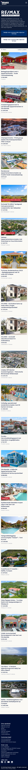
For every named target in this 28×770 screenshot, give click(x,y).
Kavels (2, 728)
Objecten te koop (5, 725)
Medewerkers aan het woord (8, 754)
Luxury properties (5, 734)
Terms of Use (4, 768)
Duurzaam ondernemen (7, 749)
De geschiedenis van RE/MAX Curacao (10, 748)
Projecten (3, 730)
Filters (4, 49)
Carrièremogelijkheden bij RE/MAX (9, 752)
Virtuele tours (4, 732)
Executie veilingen (5, 731)
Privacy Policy (12, 768)
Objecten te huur (5, 727)
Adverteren (4, 751)
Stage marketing (5, 755)
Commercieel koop (6, 739)
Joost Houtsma (18, 26)
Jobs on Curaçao (5, 757)
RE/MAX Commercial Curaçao (8, 742)
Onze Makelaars (5, 746)
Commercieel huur (5, 740)
